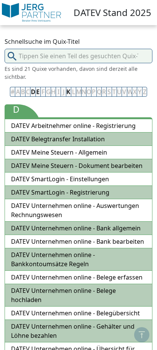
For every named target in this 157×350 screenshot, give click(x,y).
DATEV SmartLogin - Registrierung (60, 192)
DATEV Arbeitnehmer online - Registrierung (73, 125)
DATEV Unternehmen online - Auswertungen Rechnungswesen (75, 210)
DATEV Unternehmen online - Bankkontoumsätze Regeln (53, 259)
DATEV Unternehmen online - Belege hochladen (63, 295)
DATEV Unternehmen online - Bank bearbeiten (77, 241)
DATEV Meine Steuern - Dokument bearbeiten (77, 165)
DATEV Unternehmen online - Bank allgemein (76, 228)
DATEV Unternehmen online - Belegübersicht (75, 313)
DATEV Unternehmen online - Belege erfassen (77, 277)
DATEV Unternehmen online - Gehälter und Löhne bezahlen (73, 331)
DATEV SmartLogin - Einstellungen (60, 179)
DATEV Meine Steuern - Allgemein (59, 152)
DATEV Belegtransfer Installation (58, 139)
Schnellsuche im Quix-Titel (42, 41)
